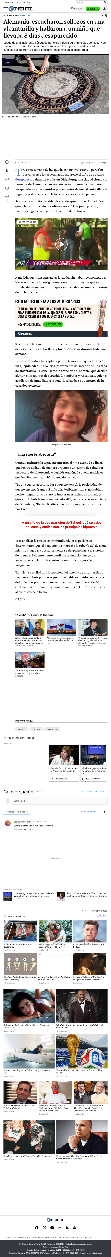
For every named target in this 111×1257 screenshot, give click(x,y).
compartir (90, 829)
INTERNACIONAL (11, 15)
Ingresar (78, 9)
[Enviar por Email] (7, 188)
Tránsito (87, 1238)
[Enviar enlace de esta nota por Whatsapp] (7, 179)
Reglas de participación (72, 1238)
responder (18, 829)
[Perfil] (55, 1220)
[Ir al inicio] (21, 8)
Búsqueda (36, 729)
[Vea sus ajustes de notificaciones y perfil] (104, 9)
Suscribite (93, 9)
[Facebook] (36, 1228)
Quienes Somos (23, 1238)
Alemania (21, 729)
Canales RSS (11, 1238)
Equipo (58, 1238)
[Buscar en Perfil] (105, 2)
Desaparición (52, 729)
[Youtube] (52, 1227)
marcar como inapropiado (100, 831)
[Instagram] (60, 1228)
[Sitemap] (74, 1227)
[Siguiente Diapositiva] (105, 764)
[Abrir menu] (5, 8)
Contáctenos (37, 1238)
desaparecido (24, 179)
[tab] (16, 811)
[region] (55, 851)
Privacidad (49, 1238)
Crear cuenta (100, 792)
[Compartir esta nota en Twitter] (7, 170)
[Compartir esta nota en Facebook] (7, 162)
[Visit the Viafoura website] (101, 910)
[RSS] (67, 1227)
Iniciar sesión (87, 792)
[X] (44, 1228)
